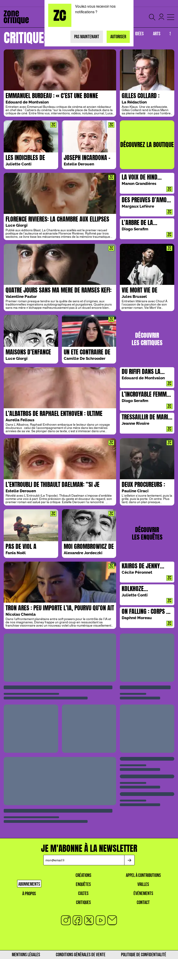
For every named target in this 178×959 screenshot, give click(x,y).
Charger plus (89, 651)
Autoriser (118, 37)
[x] (89, 920)
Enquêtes (83, 884)
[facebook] (77, 920)
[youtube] (100, 920)
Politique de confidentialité (143, 954)
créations (83, 875)
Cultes (83, 893)
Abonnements (29, 884)
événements (143, 893)
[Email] (112, 920)
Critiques (83, 902)
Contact (143, 902)
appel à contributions (143, 875)
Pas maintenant (86, 37)
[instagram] (66, 920)
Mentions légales (26, 954)
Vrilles (143, 884)
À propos (29, 893)
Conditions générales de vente (80, 954)
